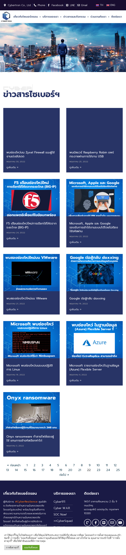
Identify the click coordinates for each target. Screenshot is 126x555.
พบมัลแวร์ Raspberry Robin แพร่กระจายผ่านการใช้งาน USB (91, 154)
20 (70, 470)
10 (98, 465)
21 (79, 470)
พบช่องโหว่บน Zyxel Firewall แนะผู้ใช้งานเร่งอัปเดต (30, 154)
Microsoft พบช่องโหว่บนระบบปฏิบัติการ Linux (29, 367)
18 (52, 470)
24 (108, 470)
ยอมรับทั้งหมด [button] (31, 547)
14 (16, 470)
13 (7, 470)
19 (60, 470)
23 (98, 470)
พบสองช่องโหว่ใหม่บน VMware (26, 298)
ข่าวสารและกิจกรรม (74, 17)
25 (118, 470)
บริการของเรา (50, 17)
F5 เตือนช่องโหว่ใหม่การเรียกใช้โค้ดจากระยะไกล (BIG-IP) (31, 225)
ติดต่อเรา (116, 17)
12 (115, 465)
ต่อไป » (64, 474)
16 (34, 470)
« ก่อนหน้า (14, 465)
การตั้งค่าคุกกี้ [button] (12, 547)
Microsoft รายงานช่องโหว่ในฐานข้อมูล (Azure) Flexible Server (94, 367)
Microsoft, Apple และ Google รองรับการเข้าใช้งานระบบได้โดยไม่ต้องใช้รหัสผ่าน (93, 227)
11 (107, 465)
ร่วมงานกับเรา (98, 17)
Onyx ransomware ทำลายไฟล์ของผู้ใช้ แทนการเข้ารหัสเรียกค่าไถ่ (30, 438)
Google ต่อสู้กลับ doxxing (87, 298)
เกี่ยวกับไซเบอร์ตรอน (25, 17)
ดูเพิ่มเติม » (12, 167)
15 (25, 470)
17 (43, 470)
